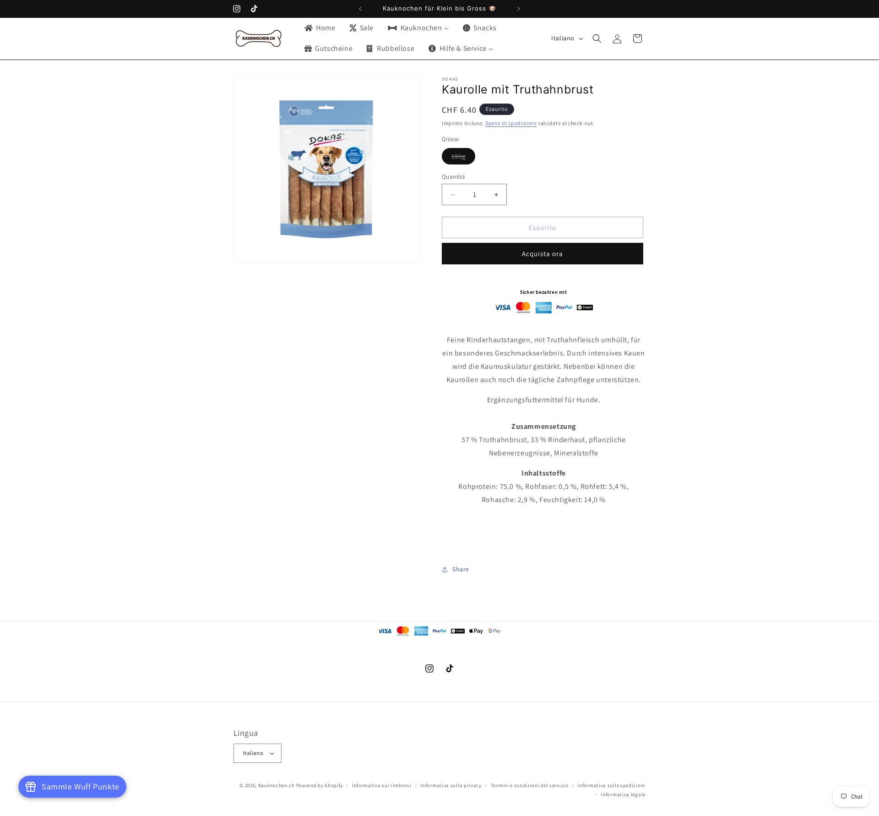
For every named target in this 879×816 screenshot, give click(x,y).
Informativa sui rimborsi (382, 785)
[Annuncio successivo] (519, 8)
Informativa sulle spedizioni (611, 785)
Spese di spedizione (511, 123)
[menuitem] (319, 28)
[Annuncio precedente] (360, 8)
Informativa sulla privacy (451, 785)
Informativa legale (623, 794)
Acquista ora (542, 254)
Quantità (453, 177)
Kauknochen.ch (276, 785)
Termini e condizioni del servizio (530, 785)
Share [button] (460, 569)
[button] (597, 38)
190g (463, 158)
